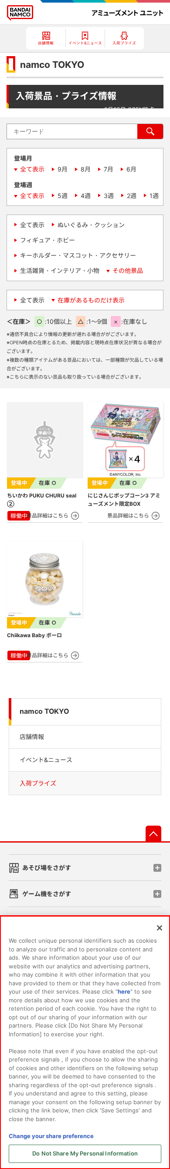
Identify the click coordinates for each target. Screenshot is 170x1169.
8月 (86, 169)
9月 (63, 169)
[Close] (159, 927)
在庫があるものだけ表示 (91, 300)
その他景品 (127, 270)
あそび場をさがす (46, 867)
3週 (109, 195)
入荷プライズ (38, 783)
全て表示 (32, 169)
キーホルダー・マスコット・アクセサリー (78, 255)
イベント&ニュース (46, 759)
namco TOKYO (44, 711)
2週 (131, 195)
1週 (154, 195)
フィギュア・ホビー (47, 240)
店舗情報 (32, 736)
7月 (108, 169)
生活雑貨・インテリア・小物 (59, 270)
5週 (63, 195)
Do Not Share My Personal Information (85, 1153)
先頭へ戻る (153, 833)
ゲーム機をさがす (46, 893)
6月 (131, 169)
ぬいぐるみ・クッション (91, 224)
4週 (86, 195)
